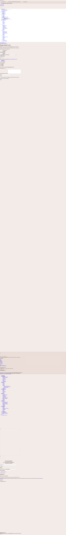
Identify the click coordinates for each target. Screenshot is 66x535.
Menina (1, 360)
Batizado (4, 400)
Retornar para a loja (3, 18)
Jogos (3, 38)
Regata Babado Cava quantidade (5, 54)
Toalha (3, 19)
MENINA (2, 24)
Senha (2, 470)
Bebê (0, 359)
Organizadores (4, 381)
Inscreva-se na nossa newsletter (5, 78)
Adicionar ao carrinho (2, 55)
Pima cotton (4, 391)
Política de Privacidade (2, 365)
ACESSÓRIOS (3, 9)
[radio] (5, 51)
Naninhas (4, 380)
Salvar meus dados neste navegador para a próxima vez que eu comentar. (10, 77)
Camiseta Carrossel (2, 192)
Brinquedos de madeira (5, 408)
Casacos (4, 33)
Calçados (4, 11)
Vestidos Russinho (5, 25)
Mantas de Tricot (6, 387)
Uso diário (4, 14)
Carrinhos (4, 37)
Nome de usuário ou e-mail (5, 469)
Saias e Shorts (4, 27)
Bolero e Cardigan (5, 28)
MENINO (2, 30)
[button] (1, 12)
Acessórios (1, 361)
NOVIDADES (3, 375)
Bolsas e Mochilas (5, 10)
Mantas (3, 17)
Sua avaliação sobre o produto (4, 73)
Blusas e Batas (4, 26)
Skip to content (2, 0)
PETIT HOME (3, 35)
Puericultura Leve (5, 40)
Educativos (4, 409)
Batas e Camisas (4, 32)
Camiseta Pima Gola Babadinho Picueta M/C (5, 129)
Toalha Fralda (4, 388)
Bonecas (4, 36)
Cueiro (3, 383)
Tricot (3, 23)
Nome (1, 74)
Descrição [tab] (2, 60)
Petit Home (1, 362)
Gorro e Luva (4, 12)
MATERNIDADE (3, 20)
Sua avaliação (2, 68)
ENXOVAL (2, 382)
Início (0, 43)
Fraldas (3, 16)
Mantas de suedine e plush (7, 18)
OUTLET (2, 41)
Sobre (0, 364)
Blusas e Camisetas (5, 31)
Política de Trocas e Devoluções (4, 373)
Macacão (4, 22)
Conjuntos (4, 395)
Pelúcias (4, 39)
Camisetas (5, 43)
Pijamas (3, 29)
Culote (3, 21)
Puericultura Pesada (5, 413)
